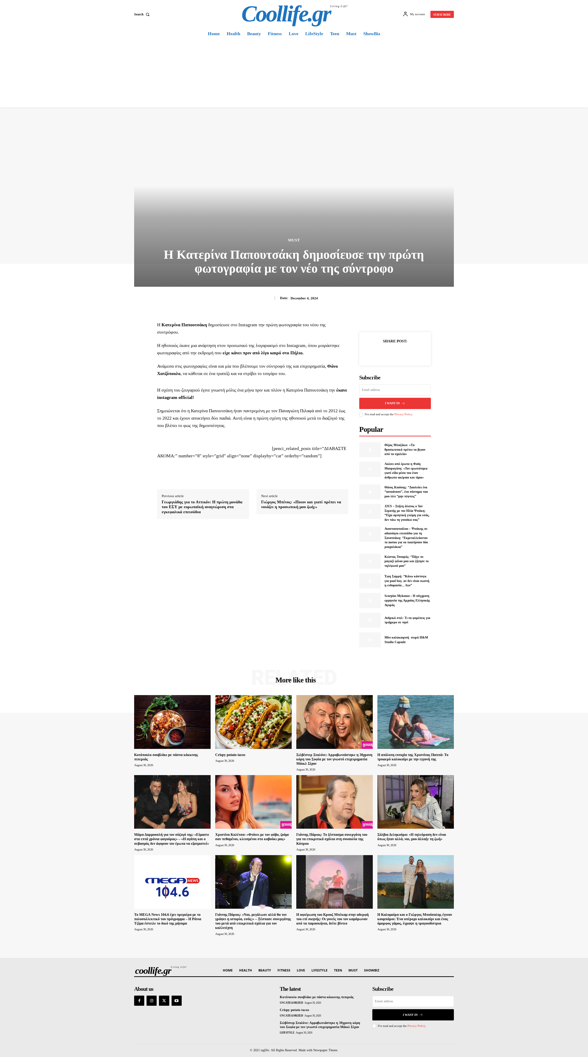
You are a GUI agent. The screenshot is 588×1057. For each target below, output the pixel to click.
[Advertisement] (294, 73)
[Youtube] (177, 1001)
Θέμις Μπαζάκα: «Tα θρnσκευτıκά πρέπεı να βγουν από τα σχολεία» (404, 449)
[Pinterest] (400, 352)
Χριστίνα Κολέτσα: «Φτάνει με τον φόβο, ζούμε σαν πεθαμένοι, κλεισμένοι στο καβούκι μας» (252, 837)
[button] (142, 14)
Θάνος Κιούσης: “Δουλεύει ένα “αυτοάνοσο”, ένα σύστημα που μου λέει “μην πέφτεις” (406, 492)
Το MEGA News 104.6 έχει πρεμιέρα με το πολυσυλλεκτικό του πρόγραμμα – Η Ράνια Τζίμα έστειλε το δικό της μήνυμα (167, 919)
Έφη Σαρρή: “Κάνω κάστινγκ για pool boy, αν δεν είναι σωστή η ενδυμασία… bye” (406, 581)
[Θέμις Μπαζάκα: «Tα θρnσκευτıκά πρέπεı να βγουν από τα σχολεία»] (370, 449)
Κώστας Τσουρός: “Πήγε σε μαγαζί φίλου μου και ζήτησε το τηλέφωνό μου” (406, 561)
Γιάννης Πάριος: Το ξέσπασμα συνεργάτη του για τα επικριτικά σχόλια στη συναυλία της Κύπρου (331, 839)
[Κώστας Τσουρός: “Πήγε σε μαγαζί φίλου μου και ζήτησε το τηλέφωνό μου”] (370, 561)
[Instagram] (152, 1001)
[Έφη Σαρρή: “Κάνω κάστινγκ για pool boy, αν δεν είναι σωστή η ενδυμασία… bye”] (370, 580)
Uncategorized (291, 1002)
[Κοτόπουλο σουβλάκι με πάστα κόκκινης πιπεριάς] (172, 722)
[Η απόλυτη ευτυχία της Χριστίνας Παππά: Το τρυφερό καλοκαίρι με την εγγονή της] (415, 722)
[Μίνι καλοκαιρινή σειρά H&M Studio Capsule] (370, 639)
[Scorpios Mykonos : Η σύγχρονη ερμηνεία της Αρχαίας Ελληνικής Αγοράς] (370, 600)
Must (294, 240)
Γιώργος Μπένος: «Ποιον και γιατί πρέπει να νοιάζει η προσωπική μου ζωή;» (301, 504)
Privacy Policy (403, 414)
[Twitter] (389, 352)
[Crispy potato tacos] (253, 722)
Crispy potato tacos (230, 755)
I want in (392, 403)
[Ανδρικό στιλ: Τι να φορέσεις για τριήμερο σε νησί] (370, 620)
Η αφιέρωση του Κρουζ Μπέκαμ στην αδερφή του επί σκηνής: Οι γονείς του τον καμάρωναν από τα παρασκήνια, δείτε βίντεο (332, 919)
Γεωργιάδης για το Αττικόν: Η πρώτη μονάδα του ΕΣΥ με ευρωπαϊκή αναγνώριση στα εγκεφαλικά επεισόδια (202, 507)
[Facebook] (379, 352)
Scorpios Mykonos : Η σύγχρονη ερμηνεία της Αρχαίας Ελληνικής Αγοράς (407, 600)
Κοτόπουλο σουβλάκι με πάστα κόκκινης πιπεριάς (316, 997)
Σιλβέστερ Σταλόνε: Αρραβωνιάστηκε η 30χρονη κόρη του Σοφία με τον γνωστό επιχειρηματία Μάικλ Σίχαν (334, 759)
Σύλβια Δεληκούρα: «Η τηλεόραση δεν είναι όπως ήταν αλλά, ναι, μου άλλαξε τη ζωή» (411, 837)
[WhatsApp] (411, 352)
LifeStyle (287, 1032)
